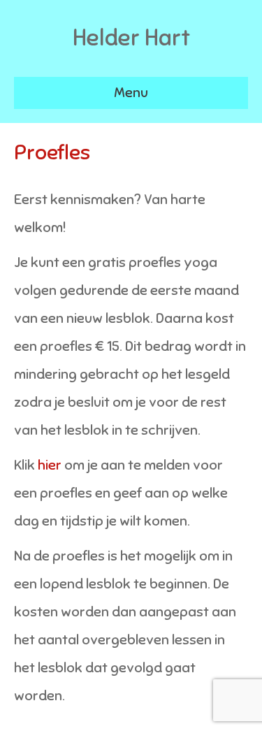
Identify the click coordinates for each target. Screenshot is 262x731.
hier (49, 465)
